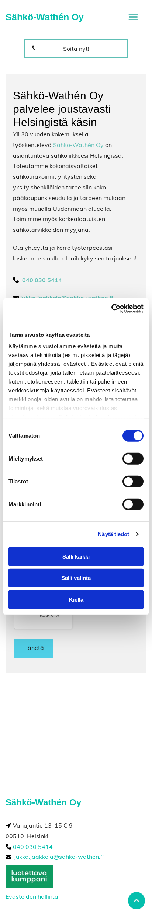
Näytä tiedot (113, 534)
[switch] (133, 458)
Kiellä (76, 599)
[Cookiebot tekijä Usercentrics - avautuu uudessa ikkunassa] (111, 309)
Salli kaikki (76, 556)
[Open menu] (133, 17)
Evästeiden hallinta (32, 896)
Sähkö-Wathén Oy (78, 144)
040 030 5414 (33, 846)
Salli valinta (76, 578)
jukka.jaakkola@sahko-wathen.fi (59, 856)
